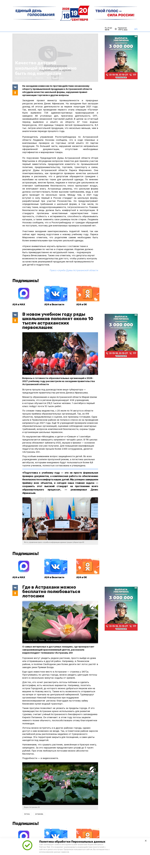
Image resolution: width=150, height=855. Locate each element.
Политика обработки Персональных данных (72, 841)
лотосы (27, 814)
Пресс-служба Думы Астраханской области (74, 270)
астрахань (39, 814)
